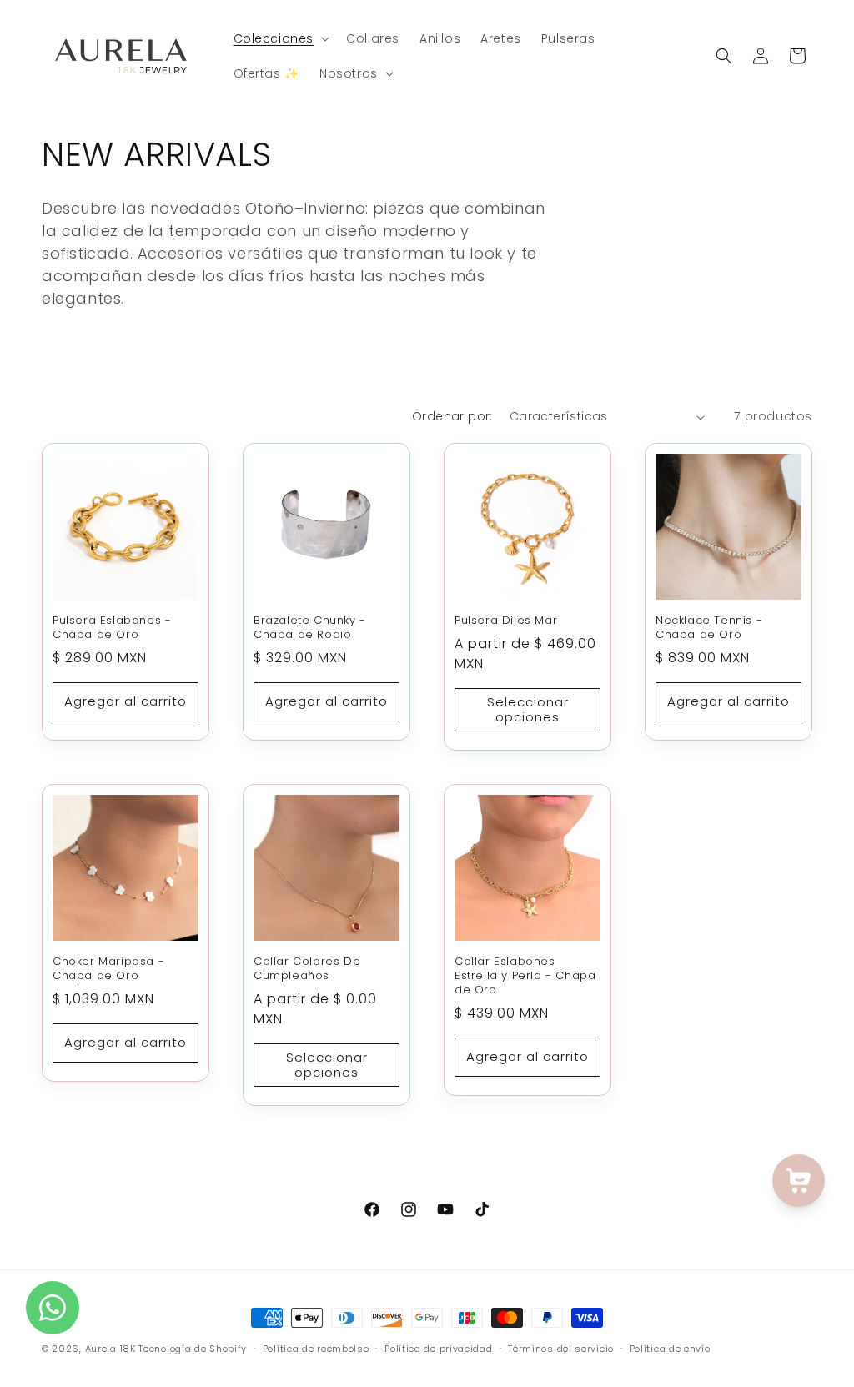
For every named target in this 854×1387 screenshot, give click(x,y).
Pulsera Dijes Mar (506, 621)
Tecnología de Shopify (192, 1348)
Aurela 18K (112, 1348)
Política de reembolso (316, 1348)
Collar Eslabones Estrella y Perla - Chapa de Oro (525, 976)
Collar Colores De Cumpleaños (307, 969)
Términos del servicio (561, 1348)
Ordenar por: (452, 416)
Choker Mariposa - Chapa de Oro (108, 969)
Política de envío (670, 1348)
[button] (280, 38)
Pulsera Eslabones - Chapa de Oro (112, 628)
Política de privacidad (438, 1348)
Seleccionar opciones (528, 709)
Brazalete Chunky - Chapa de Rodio (310, 628)
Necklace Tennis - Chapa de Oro (709, 628)
